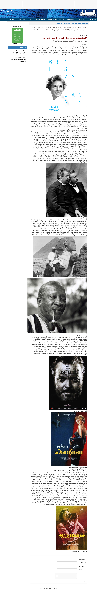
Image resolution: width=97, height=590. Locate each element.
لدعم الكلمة (11, 19)
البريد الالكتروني (82, 562)
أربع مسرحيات (23, 61)
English (3, 11)
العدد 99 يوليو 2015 (76, 23)
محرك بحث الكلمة (52, 19)
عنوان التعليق (81, 566)
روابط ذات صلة (27, 19)
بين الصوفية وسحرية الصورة (20, 50)
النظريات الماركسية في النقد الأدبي (18, 59)
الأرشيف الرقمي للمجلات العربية (67, 19)
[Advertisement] (48, 4)
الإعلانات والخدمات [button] (39, 19)
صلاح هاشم (59, 23)
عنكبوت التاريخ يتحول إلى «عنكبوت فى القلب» (16, 52)
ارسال (84, 581)
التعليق (80, 569)
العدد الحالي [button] (92, 19)
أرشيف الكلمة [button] (82, 19)
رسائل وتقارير (67, 23)
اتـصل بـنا (18, 19)
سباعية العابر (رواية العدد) (20, 57)
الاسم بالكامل (82, 559)
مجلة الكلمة (85, 23)
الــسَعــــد (23, 55)
